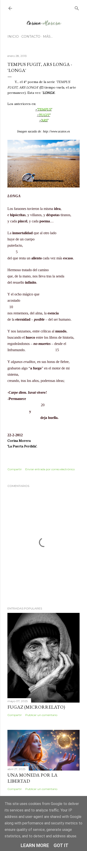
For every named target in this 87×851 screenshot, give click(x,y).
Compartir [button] (14, 469)
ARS (44, 120)
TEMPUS (44, 109)
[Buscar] (77, 7)
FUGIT (44, 115)
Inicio (13, 36)
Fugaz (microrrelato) (36, 707)
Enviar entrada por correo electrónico (50, 469)
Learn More (35, 845)
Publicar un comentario (41, 715)
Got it (61, 845)
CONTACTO (30, 36)
